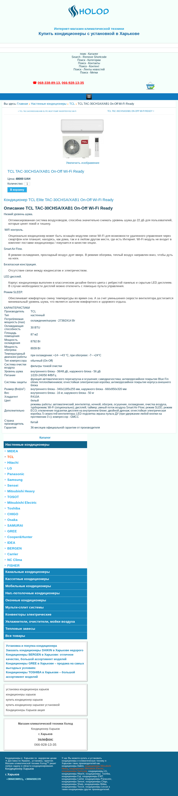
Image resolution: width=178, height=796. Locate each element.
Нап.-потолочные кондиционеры (32, 593)
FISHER (13, 565)
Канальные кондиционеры (27, 572)
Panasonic (15, 474)
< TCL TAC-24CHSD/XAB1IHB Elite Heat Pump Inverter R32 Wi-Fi (47, 111)
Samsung (15, 480)
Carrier (12, 554)
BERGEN (14, 548)
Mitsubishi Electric (22, 502)
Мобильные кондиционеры (28, 586)
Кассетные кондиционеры (27, 579)
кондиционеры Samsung (74, 771)
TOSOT (13, 497)
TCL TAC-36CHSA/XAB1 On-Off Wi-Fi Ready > (130, 111)
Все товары (15, 636)
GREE (12, 531)
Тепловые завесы (20, 628)
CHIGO (12, 514)
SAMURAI (15, 525)
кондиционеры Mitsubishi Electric (86, 768)
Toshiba (13, 508)
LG (9, 468)
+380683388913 (14, 779)
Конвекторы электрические (28, 614)
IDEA (11, 542)
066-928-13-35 (73, 83)
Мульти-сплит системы (24, 607)
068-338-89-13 (49, 83)
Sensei (12, 485)
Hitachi (12, 462)
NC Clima (14, 560)
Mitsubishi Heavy (21, 491)
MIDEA (12, 451)
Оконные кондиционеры (25, 600)
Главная (22, 103)
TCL (72, 103)
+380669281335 (33, 779)
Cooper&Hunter (19, 537)
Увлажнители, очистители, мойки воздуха (40, 621)
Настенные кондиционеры (48, 103)
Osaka (12, 520)
